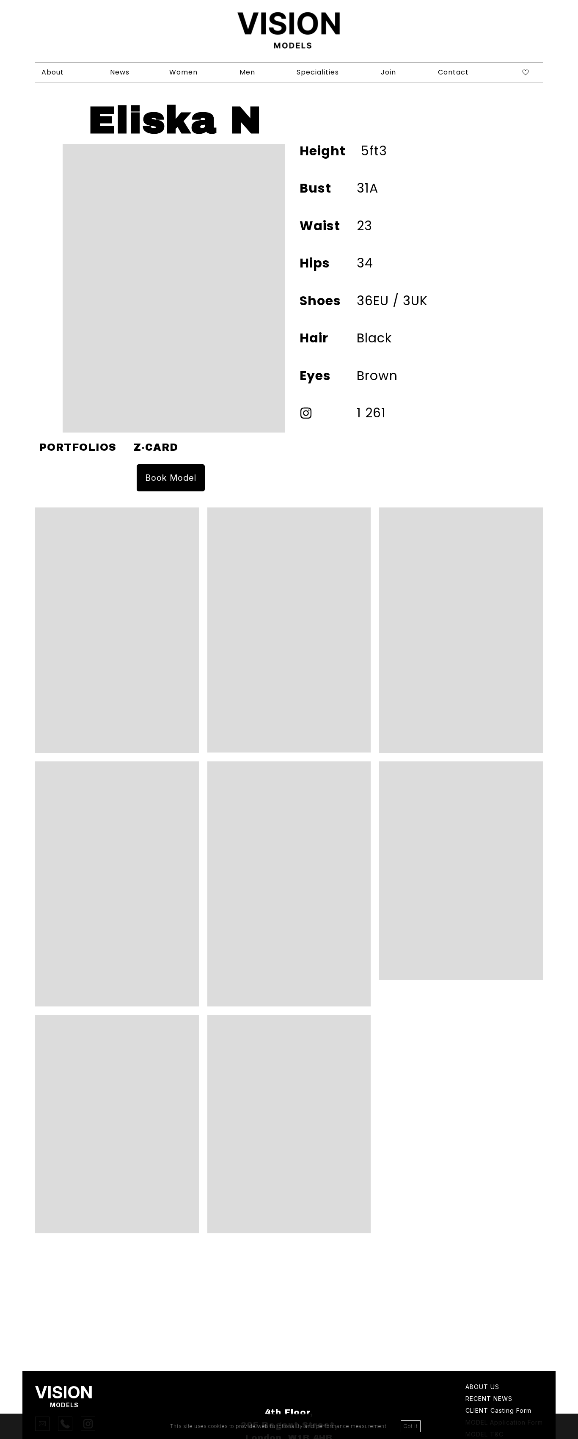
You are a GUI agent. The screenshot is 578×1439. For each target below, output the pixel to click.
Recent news (488, 1399)
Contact (453, 72)
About (52, 72)
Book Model (170, 478)
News (119, 72)
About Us (482, 1387)
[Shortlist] (519, 72)
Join (388, 72)
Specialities (318, 72)
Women (183, 72)
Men (247, 72)
